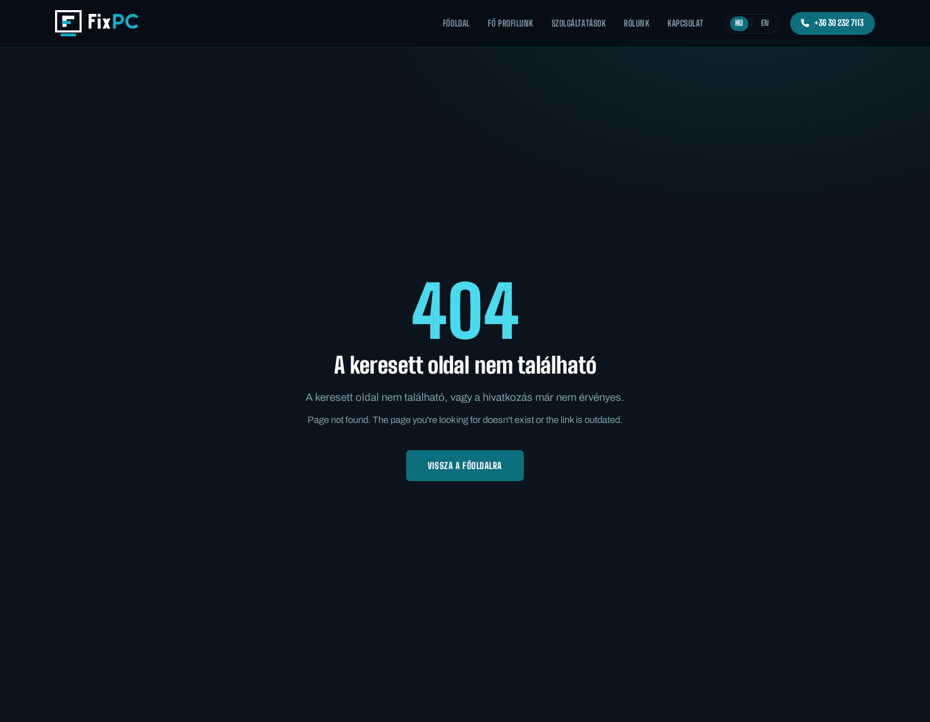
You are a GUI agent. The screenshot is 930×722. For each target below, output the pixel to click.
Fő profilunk (510, 23)
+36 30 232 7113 (839, 23)
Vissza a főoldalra (465, 465)
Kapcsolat (685, 23)
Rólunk (636, 23)
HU (739, 23)
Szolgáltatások (579, 23)
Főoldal (456, 23)
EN (765, 23)
